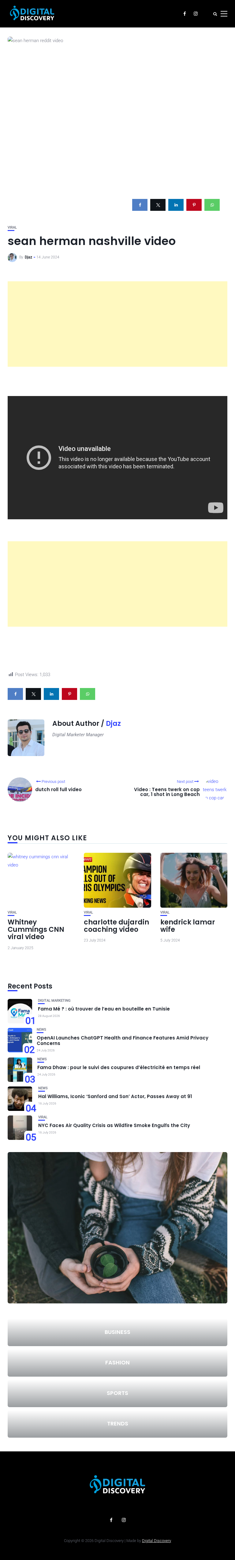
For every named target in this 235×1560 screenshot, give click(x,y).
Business (117, 1332)
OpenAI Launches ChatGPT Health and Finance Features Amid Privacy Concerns (122, 1041)
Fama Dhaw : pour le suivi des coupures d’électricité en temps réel (118, 1067)
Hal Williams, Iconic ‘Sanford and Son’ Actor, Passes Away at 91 (115, 1096)
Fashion (117, 1362)
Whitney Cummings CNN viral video (36, 929)
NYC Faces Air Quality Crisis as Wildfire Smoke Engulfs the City (114, 1125)
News (41, 1029)
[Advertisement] (117, 324)
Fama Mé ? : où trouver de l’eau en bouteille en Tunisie (104, 1009)
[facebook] (139, 205)
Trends (117, 1423)
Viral (12, 227)
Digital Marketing (54, 1000)
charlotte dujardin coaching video (116, 925)
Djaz (28, 257)
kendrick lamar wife (187, 925)
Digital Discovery (156, 1540)
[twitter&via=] (158, 205)
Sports (117, 1393)
